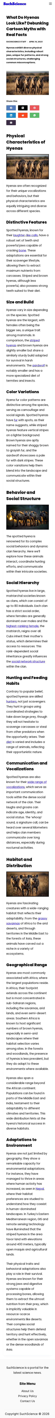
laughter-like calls (25, 235)
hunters (11, 702)
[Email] (11, 122)
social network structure (28, 662)
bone (22, 250)
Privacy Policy (27, 1396)
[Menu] (50, 3)
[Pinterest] (34, 107)
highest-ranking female (22, 626)
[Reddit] (23, 115)
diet (9, 742)
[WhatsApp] (34, 115)
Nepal (40, 1189)
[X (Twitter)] (23, 107)
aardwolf (38, 365)
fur (16, 420)
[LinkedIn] (11, 115)
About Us (27, 1391)
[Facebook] (11, 107)
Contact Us (27, 1401)
